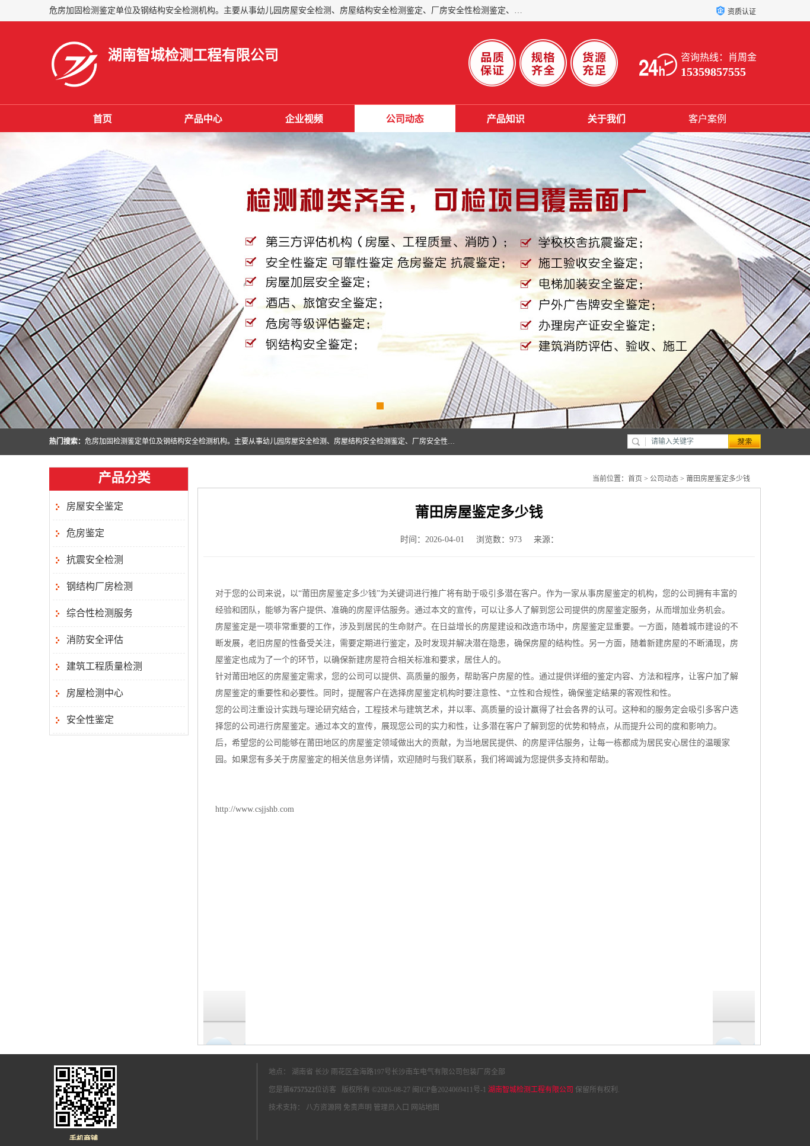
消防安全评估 (94, 640)
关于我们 (607, 119)
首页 (102, 119)
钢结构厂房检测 (99, 586)
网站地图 (425, 1107)
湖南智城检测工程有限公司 (530, 1090)
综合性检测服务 (99, 613)
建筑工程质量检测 (104, 666)
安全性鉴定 (90, 720)
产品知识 (506, 119)
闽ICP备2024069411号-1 (449, 1090)
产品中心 (203, 119)
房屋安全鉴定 (94, 506)
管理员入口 (391, 1107)
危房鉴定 (85, 533)
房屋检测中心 (94, 693)
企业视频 (304, 119)
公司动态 (405, 119)
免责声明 (357, 1107)
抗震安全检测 (94, 560)
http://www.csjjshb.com (254, 809)
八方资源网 (324, 1107)
